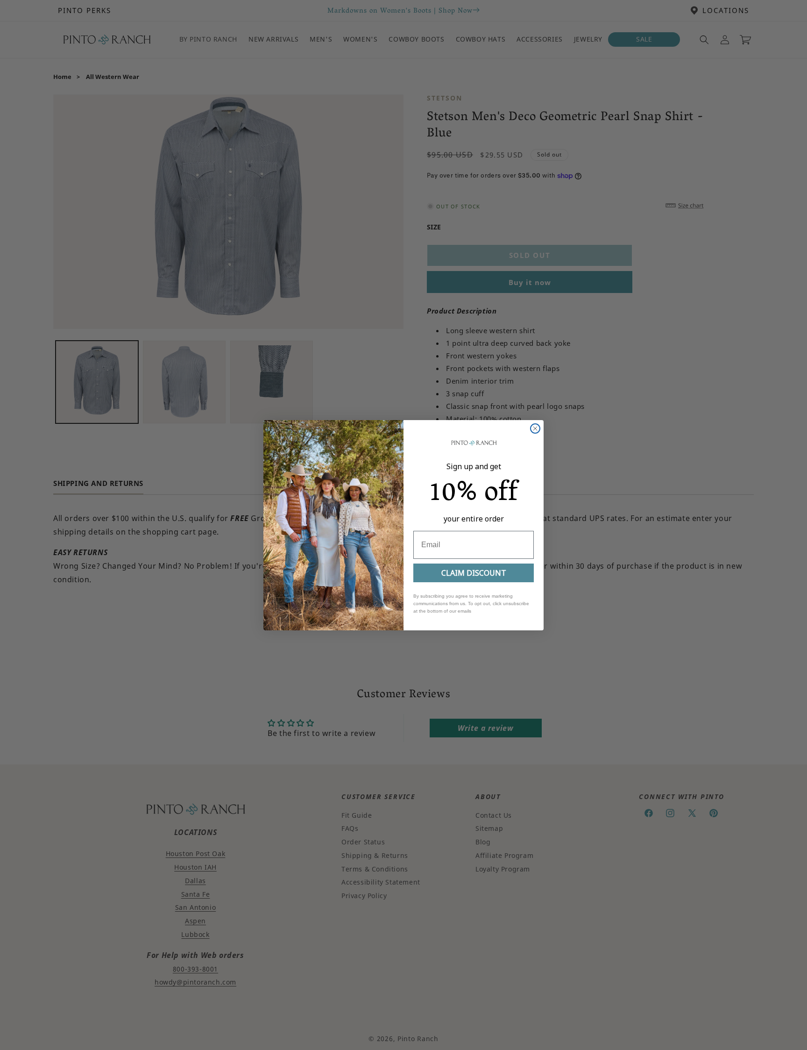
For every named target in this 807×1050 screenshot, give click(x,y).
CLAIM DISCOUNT (473, 573)
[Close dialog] (535, 428)
